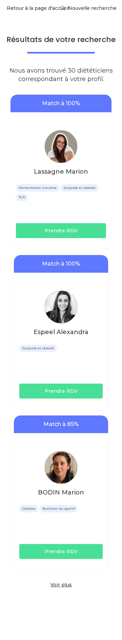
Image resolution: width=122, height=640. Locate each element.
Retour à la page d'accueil (38, 8)
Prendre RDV (61, 231)
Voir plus (61, 585)
